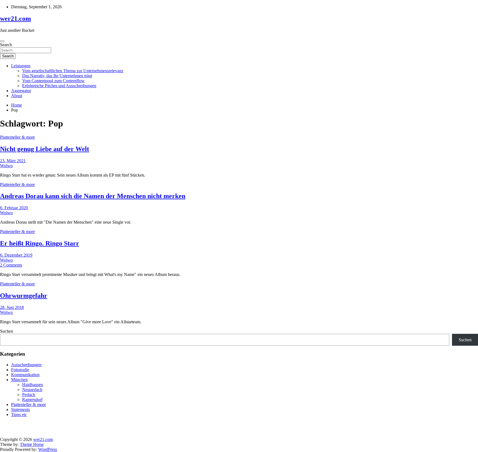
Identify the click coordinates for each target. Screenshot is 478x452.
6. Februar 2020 (14, 207)
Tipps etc (19, 414)
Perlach (28, 394)
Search (6, 44)
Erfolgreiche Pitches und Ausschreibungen (59, 85)
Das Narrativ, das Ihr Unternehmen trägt (57, 75)
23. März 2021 (13, 160)
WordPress (47, 449)
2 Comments (11, 265)
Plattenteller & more (17, 137)
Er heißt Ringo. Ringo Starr (39, 243)
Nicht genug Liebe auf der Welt (44, 149)
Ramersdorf (32, 399)
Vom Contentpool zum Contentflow (53, 80)
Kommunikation (25, 374)
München (19, 379)
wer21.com (15, 18)
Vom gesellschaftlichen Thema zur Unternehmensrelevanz (72, 70)
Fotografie (20, 369)
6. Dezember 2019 (16, 255)
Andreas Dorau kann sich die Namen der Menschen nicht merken (92, 196)
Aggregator (21, 90)
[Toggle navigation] (2, 41)
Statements (20, 409)
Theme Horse (32, 444)
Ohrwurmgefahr (23, 295)
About (16, 95)
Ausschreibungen (26, 364)
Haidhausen (32, 384)
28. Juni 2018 (12, 307)
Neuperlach (32, 389)
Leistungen (20, 65)
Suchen (6, 331)
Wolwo (6, 165)
